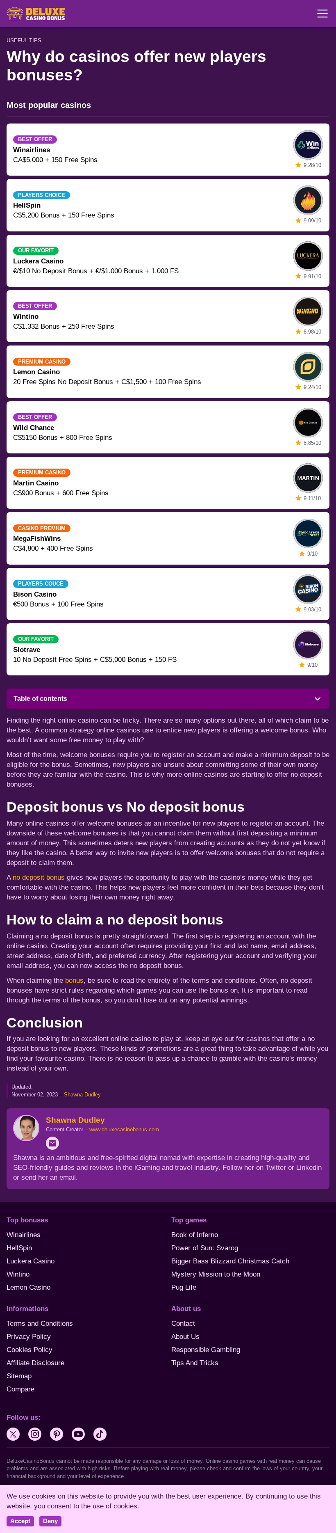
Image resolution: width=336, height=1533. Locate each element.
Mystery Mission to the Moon (215, 1274)
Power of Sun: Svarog (204, 1248)
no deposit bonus (39, 877)
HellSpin (19, 1248)
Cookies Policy (29, 1350)
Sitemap (19, 1376)
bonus (74, 980)
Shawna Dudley (82, 1094)
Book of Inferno (194, 1235)
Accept (20, 1521)
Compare (20, 1389)
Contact (183, 1323)
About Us (185, 1337)
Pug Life (183, 1287)
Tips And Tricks (194, 1363)
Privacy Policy (29, 1337)
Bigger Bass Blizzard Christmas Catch (230, 1261)
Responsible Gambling (205, 1350)
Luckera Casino (30, 1261)
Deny (50, 1521)
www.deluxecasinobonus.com (124, 1129)
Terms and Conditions (40, 1323)
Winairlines (24, 1235)
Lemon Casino (28, 1287)
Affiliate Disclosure (35, 1363)
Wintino (18, 1274)
